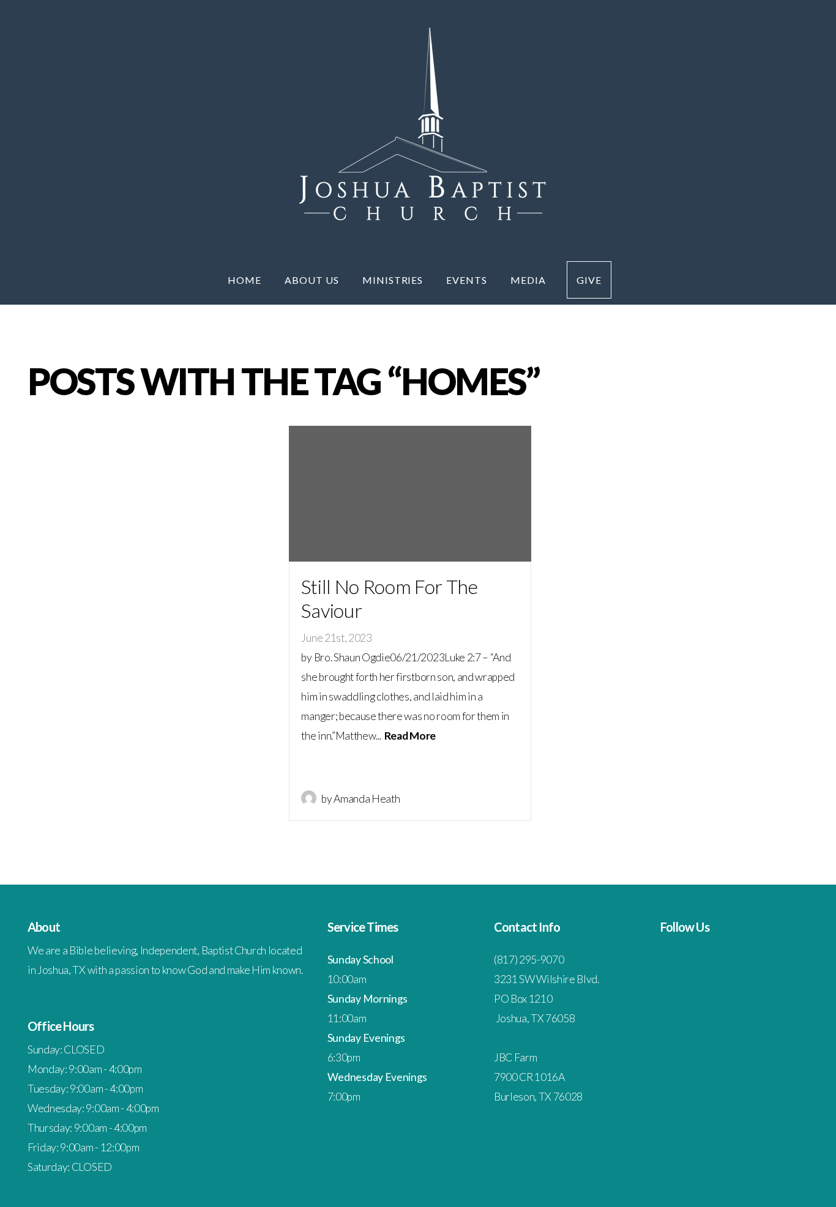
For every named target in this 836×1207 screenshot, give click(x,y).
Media (528, 280)
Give (589, 280)
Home (246, 280)
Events (468, 280)
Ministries (394, 280)
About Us (313, 280)
